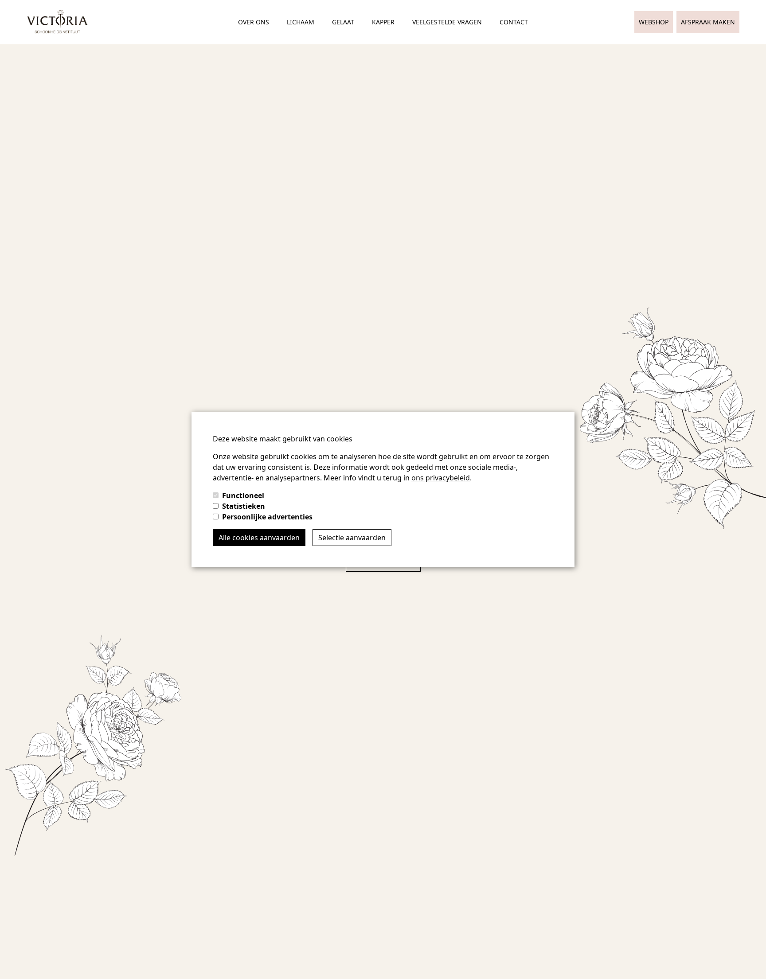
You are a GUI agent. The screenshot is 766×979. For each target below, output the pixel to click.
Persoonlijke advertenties (267, 517)
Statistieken (243, 506)
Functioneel (243, 495)
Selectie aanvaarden (352, 537)
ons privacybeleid (440, 478)
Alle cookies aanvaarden (259, 537)
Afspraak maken (708, 22)
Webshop (653, 22)
